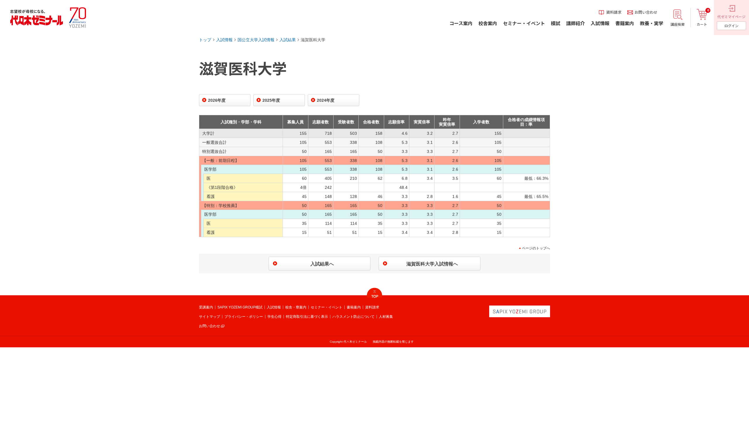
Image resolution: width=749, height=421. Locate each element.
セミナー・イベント (326, 307)
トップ (205, 39)
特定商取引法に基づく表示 (307, 317)
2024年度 (325, 100)
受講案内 (206, 307)
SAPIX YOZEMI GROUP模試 (239, 307)
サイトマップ (209, 317)
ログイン (731, 25)
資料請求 (372, 307)
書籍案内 (354, 307)
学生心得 (274, 317)
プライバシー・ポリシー (243, 317)
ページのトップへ (536, 248)
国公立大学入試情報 (256, 39)
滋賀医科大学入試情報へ (432, 263)
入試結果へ (322, 263)
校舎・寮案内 (295, 307)
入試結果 (287, 39)
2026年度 (217, 100)
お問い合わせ (209, 326)
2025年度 (271, 100)
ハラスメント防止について (353, 317)
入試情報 (224, 39)
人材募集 (386, 317)
